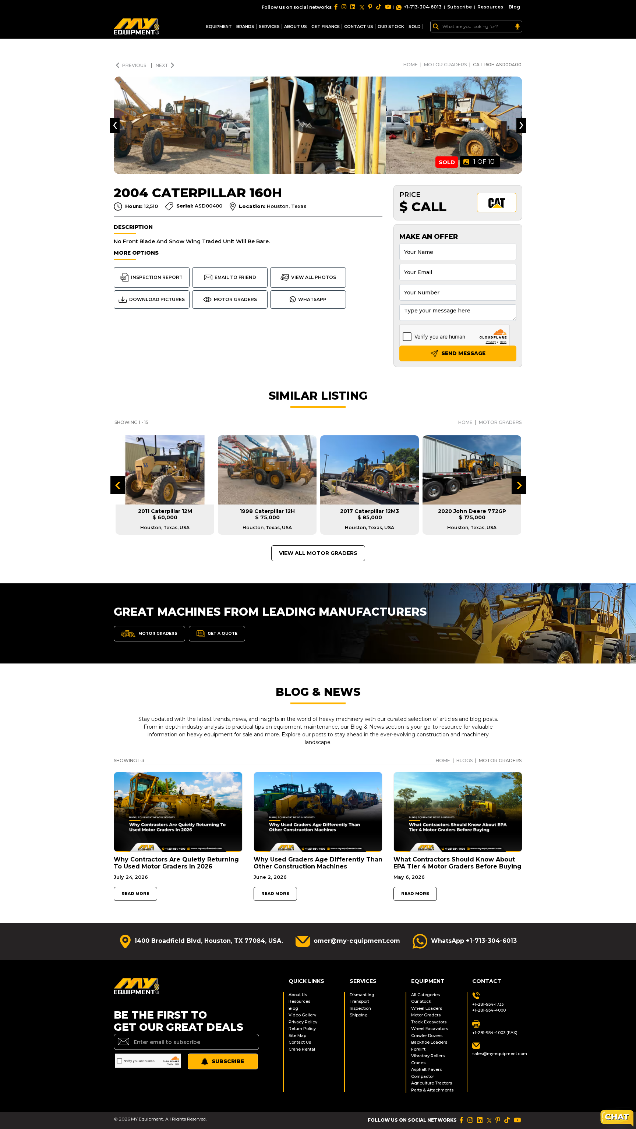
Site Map (297, 1035)
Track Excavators (428, 1021)
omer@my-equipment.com (357, 940)
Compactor (422, 1076)
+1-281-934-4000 (489, 1010)
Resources (490, 7)
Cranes (418, 1062)
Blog (514, 7)
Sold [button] (415, 26)
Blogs (464, 760)
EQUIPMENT (219, 26)
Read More (135, 893)
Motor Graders (445, 64)
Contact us (358, 26)
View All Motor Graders (318, 553)
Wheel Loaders (426, 1008)
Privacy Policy (303, 1021)
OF (484, 162)
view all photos (313, 277)
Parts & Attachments (432, 1090)
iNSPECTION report (157, 277)
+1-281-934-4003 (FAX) (494, 1032)
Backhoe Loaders (429, 1042)
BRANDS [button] (245, 26)
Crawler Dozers (426, 1035)
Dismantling (362, 994)
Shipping (359, 1014)
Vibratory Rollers (428, 1055)
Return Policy (302, 1028)
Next (162, 65)
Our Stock (421, 1001)
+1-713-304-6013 (423, 7)
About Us (295, 26)
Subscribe (459, 7)
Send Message (462, 353)
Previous (134, 65)
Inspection (360, 1008)
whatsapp (312, 299)
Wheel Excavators (429, 1028)
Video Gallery (302, 1014)
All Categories (425, 994)
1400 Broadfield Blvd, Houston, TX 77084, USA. (208, 940)
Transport (359, 1001)
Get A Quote (221, 633)
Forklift (418, 1049)
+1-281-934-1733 (488, 1004)
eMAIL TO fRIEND (235, 277)
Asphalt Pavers (426, 1069)
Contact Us (300, 1042)
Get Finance (325, 26)
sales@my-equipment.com (497, 1053)
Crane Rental (302, 1049)
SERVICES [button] (269, 26)
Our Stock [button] (391, 26)
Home (410, 64)
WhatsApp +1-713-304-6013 (474, 940)
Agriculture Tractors (431, 1083)
